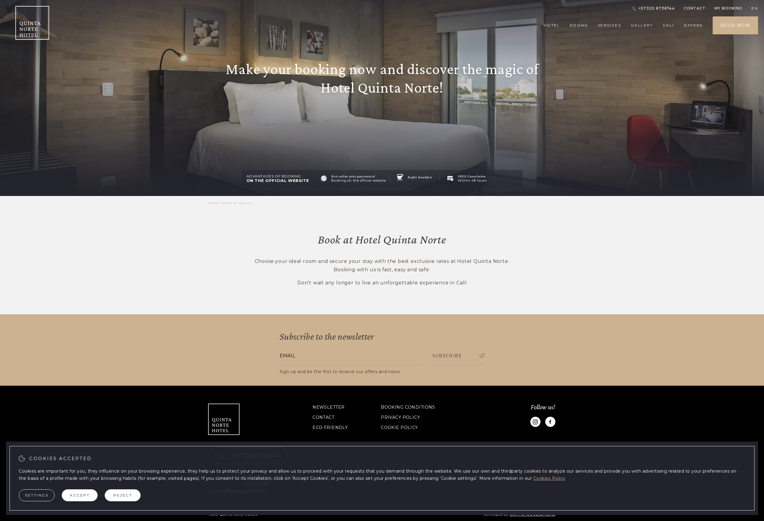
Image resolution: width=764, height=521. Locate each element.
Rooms (579, 25)
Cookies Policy (549, 478)
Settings (36, 495)
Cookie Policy (399, 427)
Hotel (552, 25)
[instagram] (535, 423)
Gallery (642, 25)
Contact (695, 8)
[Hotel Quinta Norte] (32, 38)
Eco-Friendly (330, 427)
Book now (735, 25)
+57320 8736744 (657, 8)
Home (214, 203)
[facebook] (550, 423)
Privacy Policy (400, 417)
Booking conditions (408, 407)
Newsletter (328, 407)
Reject (122, 495)
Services (609, 25)
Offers (693, 25)
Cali (668, 25)
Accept (80, 495)
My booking (728, 8)
